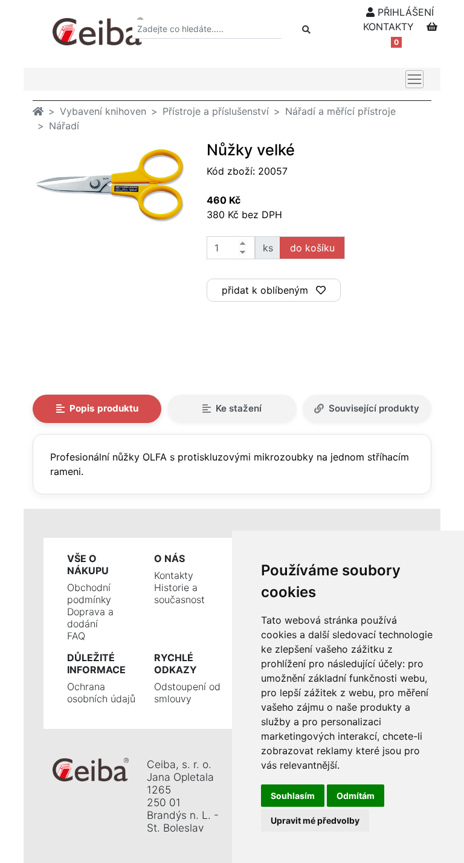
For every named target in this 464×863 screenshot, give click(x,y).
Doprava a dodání (90, 618)
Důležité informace (96, 663)
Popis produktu (103, 408)
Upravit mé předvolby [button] (315, 820)
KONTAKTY (388, 27)
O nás (169, 558)
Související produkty (374, 408)
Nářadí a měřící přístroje (340, 111)
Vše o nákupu (88, 564)
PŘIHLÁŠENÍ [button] (404, 12)
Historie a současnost (179, 593)
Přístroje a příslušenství (216, 111)
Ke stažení (239, 408)
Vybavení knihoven (103, 111)
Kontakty (173, 575)
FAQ (76, 636)
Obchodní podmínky (89, 593)
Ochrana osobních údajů (101, 692)
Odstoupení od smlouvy (187, 692)
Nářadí (64, 126)
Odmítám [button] (356, 795)
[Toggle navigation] (414, 79)
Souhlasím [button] (293, 795)
